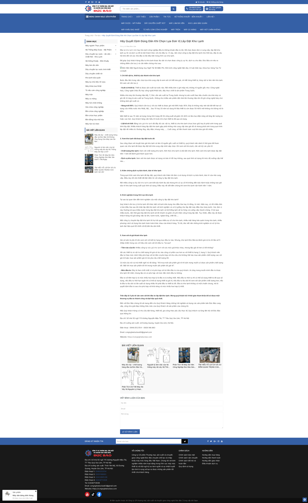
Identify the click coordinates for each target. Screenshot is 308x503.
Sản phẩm (154, 17)
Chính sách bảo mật (187, 455)
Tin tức (167, 17)
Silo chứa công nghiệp (94, 107)
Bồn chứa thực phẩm (94, 115)
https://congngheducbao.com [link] (140, 337)
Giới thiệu (141, 17)
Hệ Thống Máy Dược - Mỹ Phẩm (98, 50)
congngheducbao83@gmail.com (103, 486)
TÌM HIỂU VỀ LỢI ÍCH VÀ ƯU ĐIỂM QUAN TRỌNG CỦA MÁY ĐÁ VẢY (209, 366)
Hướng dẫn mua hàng (211, 455)
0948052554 (195, 7)
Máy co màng (190, 30)
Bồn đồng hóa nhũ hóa (94, 119)
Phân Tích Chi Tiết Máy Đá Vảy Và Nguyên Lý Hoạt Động (132, 388)
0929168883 (101, 474)
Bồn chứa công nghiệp (94, 111)
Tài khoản (201, 2)
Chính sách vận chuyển (188, 458)
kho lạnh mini (131, 50)
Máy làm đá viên (176, 23)
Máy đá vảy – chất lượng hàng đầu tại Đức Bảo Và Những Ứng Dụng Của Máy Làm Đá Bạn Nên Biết (133, 366)
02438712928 (101, 480)
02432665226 (101, 477)
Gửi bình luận (130, 432)
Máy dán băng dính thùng (23, 495)
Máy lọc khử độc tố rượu (95, 82)
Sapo (196, 500)
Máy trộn (175, 30)
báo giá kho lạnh (145, 123)
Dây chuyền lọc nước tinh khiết (98, 69)
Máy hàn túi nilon (92, 124)
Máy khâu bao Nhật (130, 30)
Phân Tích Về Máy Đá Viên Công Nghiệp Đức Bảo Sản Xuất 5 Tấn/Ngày (183, 366)
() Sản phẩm (215, 8)
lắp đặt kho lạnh (141, 183)
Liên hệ (210, 17)
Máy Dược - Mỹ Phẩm (131, 23)
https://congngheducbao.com (104, 489)
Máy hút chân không (210, 30)
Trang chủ (126, 17)
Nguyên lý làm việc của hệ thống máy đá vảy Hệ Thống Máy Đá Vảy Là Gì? (158, 366)
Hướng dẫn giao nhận (211, 461)
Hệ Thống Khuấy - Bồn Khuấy (188, 17)
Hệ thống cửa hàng (215, 2)
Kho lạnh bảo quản (197, 23)
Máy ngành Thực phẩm (94, 46)
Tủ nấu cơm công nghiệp (155, 30)
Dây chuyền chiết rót (154, 23)
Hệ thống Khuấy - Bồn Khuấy (97, 61)
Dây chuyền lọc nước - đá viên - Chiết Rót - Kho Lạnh (98, 55)
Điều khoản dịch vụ (210, 463)
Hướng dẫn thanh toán (211, 458)
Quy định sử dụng (186, 466)
